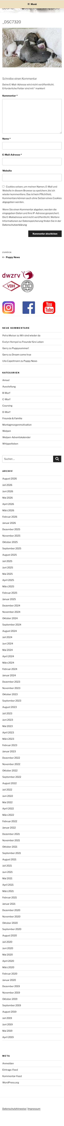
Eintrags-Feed (10, 1069)
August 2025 (9, 554)
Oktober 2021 (9, 846)
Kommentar (10, 95)
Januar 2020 (9, 980)
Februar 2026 (9, 516)
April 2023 (8, 732)
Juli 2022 (7, 789)
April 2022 (8, 808)
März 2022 (8, 815)
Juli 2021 (7, 865)
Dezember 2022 (11, 757)
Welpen (6, 431)
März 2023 (8, 739)
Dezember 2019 (11, 986)
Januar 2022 (9, 827)
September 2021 (11, 853)
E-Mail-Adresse (12, 154)
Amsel (5, 380)
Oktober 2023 (10, 694)
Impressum (34, 1108)
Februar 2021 (9, 897)
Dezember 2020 (11, 910)
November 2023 (11, 688)
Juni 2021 (7, 872)
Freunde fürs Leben (33, 342)
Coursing (7, 405)
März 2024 (8, 662)
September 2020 (11, 929)
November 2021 (11, 840)
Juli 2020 (7, 942)
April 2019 (8, 1037)
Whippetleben (10, 443)
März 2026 (8, 510)
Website (7, 170)
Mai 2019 (7, 1030)
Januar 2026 (9, 523)
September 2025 (11, 548)
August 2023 (9, 707)
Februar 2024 (9, 669)
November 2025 (11, 535)
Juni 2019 (7, 1024)
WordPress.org (10, 1082)
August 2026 (9, 478)
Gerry (5, 348)
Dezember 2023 (11, 681)
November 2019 (11, 992)
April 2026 (8, 504)
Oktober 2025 (10, 542)
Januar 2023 (9, 751)
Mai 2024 (7, 650)
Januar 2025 (9, 599)
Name (6, 138)
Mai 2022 (7, 802)
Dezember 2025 (11, 529)
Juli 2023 (7, 713)
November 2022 (11, 764)
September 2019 (11, 1005)
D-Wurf (6, 412)
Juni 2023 (7, 719)
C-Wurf (6, 399)
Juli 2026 (7, 485)
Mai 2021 (7, 878)
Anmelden (8, 1063)
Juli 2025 (7, 561)
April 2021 (8, 884)
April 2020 (8, 961)
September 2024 (11, 624)
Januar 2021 (8, 904)
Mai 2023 (7, 726)
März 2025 (8, 586)
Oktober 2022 (10, 770)
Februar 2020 (9, 973)
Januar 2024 (9, 675)
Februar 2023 (9, 745)
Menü (34, 4)
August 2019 (9, 1011)
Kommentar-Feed (12, 1076)
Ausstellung (9, 386)
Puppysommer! (20, 348)
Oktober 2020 (10, 923)
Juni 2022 (7, 796)
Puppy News (30, 361)
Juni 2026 (7, 491)
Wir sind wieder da (30, 335)
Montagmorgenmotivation (17, 424)
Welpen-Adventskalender (16, 437)
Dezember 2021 (11, 834)
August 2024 (9, 631)
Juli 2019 (7, 1018)
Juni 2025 (7, 567)
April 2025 (8, 580)
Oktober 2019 (9, 999)
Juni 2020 (7, 948)
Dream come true (21, 354)
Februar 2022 (9, 821)
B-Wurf (6, 393)
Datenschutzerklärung (14, 224)
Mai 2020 (7, 954)
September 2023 (11, 700)
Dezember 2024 (11, 605)
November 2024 (11, 612)
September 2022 (11, 777)
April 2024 (8, 656)
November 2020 (11, 916)
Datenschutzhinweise (14, 1108)
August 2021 (9, 859)
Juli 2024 (7, 637)
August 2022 (9, 783)
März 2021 (8, 891)
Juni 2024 (7, 643)
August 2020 (9, 935)
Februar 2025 (9, 592)
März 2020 (8, 967)
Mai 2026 (7, 497)
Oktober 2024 (10, 618)
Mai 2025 (7, 574)
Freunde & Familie (12, 418)
